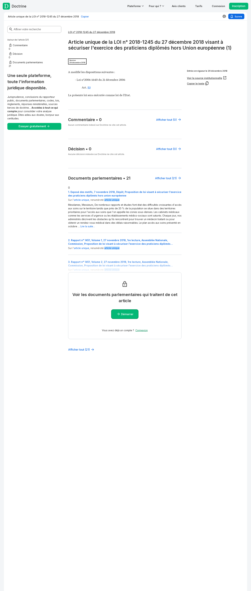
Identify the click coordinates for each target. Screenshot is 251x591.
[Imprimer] (224, 16)
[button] (179, 6)
